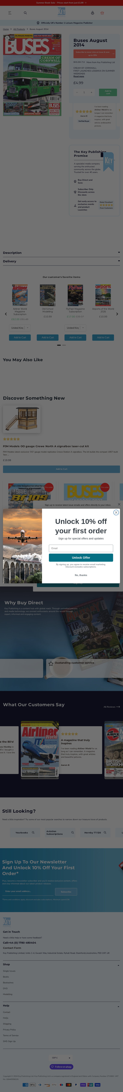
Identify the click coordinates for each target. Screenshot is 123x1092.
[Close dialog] (116, 512)
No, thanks (81, 575)
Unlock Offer (81, 557)
